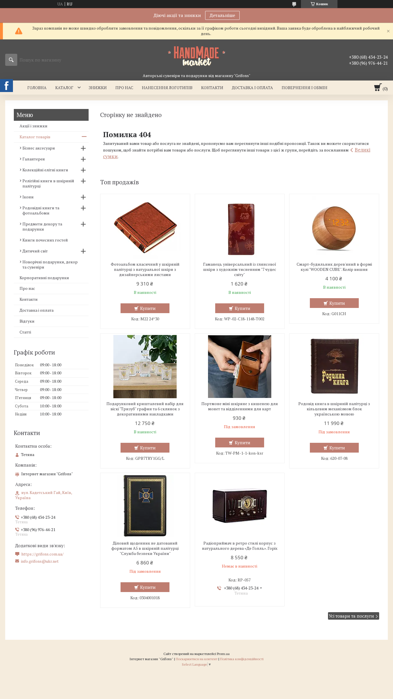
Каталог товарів (35, 136)
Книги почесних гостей (45, 240)
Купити (148, 308)
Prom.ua (223, 654)
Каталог (64, 87)
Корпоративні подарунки (44, 277)
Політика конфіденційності (242, 659)
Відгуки (27, 321)
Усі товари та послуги (351, 616)
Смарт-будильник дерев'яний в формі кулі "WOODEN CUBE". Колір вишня (334, 267)
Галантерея (33, 159)
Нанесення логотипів (167, 87)
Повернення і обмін (304, 87)
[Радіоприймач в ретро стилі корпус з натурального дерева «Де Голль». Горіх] (240, 506)
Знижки (98, 87)
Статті (25, 332)
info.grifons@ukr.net (40, 561)
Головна (37, 87)
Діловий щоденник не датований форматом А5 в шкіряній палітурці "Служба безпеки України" (145, 548)
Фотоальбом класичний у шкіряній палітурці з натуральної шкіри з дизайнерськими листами (145, 269)
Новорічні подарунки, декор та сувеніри (50, 264)
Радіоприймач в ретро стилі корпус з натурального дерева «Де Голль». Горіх (239, 546)
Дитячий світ (35, 251)
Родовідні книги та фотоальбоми (40, 210)
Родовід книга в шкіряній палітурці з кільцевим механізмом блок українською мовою (334, 409)
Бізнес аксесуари (38, 148)
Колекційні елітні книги (45, 170)
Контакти (212, 87)
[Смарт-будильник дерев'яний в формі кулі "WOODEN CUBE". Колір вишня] (334, 227)
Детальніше (222, 15)
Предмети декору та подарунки (42, 226)
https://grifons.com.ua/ (42, 554)
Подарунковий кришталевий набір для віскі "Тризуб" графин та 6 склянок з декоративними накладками (145, 409)
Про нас (124, 87)
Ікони (28, 197)
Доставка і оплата (252, 87)
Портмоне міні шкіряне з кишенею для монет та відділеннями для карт (239, 406)
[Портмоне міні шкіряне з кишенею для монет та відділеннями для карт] (240, 366)
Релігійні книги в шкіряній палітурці (48, 183)
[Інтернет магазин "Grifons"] (196, 56)
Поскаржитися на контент (197, 659)
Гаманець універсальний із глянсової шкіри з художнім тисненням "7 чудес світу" (239, 269)
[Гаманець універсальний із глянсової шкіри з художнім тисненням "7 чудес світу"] (240, 227)
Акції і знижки (33, 126)
